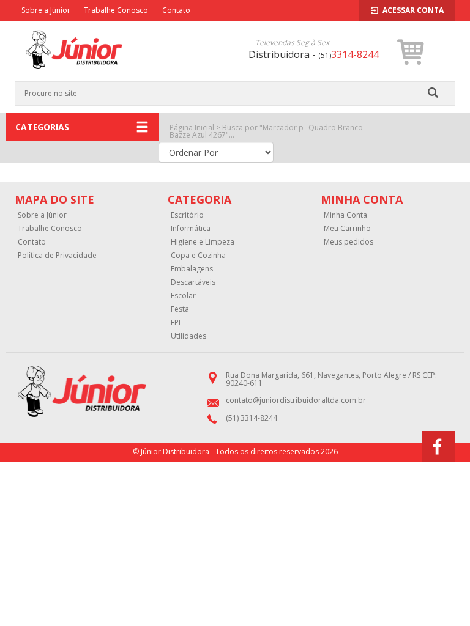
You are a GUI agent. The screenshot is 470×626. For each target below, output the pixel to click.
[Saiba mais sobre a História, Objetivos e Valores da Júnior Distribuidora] (104, 391)
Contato (176, 10)
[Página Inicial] (74, 76)
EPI (176, 322)
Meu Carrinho (347, 228)
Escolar (183, 296)
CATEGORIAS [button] (42, 127)
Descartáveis (193, 282)
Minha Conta (345, 215)
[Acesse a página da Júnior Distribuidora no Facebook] (438, 446)
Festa (180, 309)
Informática (191, 228)
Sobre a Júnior (45, 10)
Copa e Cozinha (198, 255)
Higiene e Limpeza (202, 242)
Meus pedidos (348, 242)
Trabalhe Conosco (116, 10)
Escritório (187, 215)
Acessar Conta (413, 10)
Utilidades (188, 336)
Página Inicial (192, 127)
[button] (411, 52)
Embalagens (192, 269)
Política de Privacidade (57, 255)
